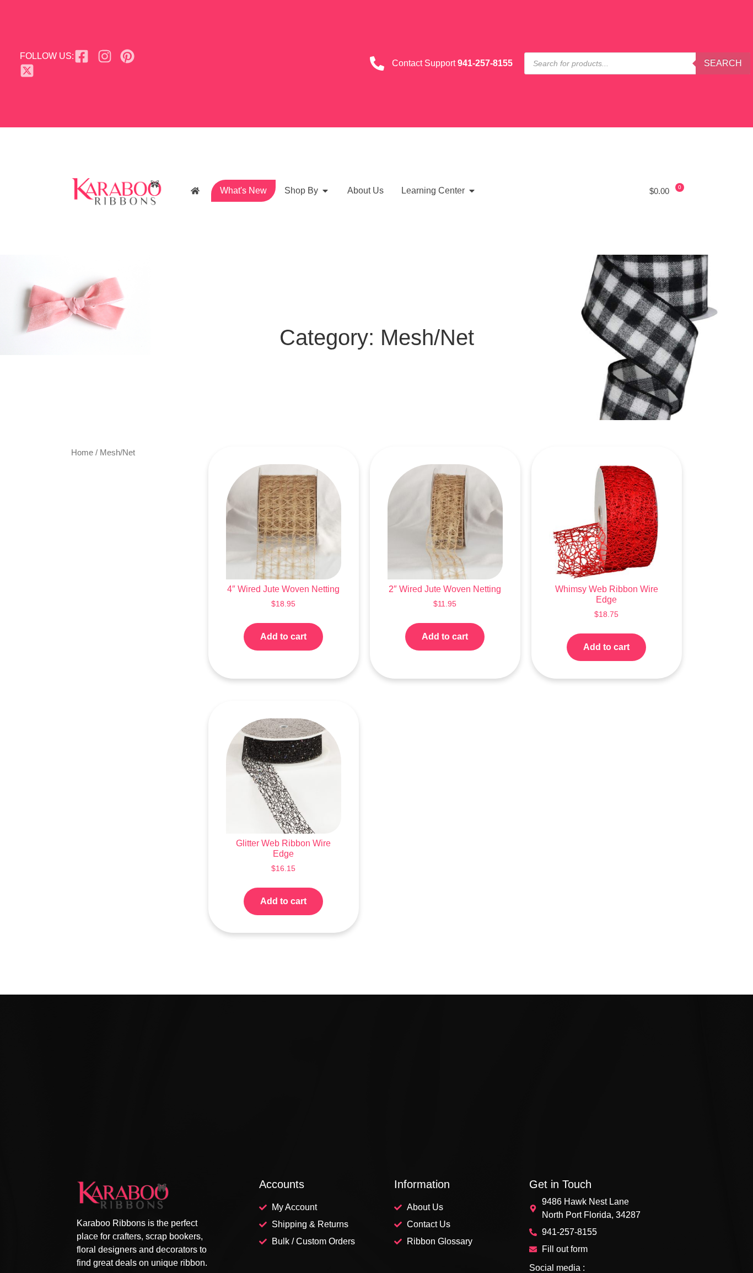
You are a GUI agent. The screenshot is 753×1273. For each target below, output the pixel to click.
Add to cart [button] (283, 636)
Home (82, 452)
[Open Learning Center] (471, 190)
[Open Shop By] (325, 190)
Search (723, 63)
